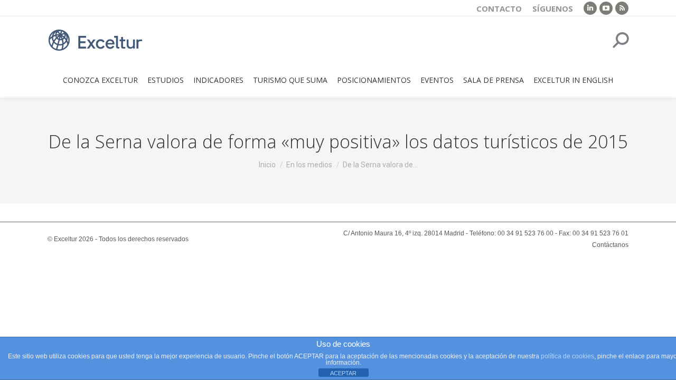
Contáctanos (610, 245)
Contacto (499, 8)
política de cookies (567, 356)
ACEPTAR (343, 373)
